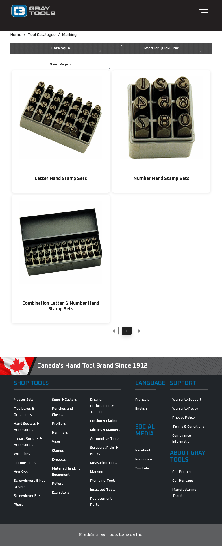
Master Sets (24, 400)
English (141, 409)
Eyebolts (59, 460)
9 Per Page (59, 64)
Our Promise (182, 472)
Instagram (143, 459)
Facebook (143, 450)
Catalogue (60, 48)
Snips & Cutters (64, 400)
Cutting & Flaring (103, 421)
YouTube (142, 468)
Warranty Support (186, 400)
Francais (142, 400)
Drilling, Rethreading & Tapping (102, 406)
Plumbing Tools (103, 481)
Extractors (60, 492)
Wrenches (22, 454)
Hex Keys (21, 472)
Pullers (57, 484)
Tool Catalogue (42, 35)
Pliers (18, 505)
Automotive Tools (104, 439)
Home (15, 35)
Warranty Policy (185, 409)
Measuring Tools (103, 463)
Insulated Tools (102, 490)
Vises (56, 442)
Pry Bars (59, 424)
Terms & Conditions (188, 427)
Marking (69, 35)
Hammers (60, 433)
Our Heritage (182, 481)
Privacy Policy (183, 418)
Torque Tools (25, 463)
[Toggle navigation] (203, 11)
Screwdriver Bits (27, 496)
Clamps (58, 451)
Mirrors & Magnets (105, 430)
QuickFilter (161, 48)
